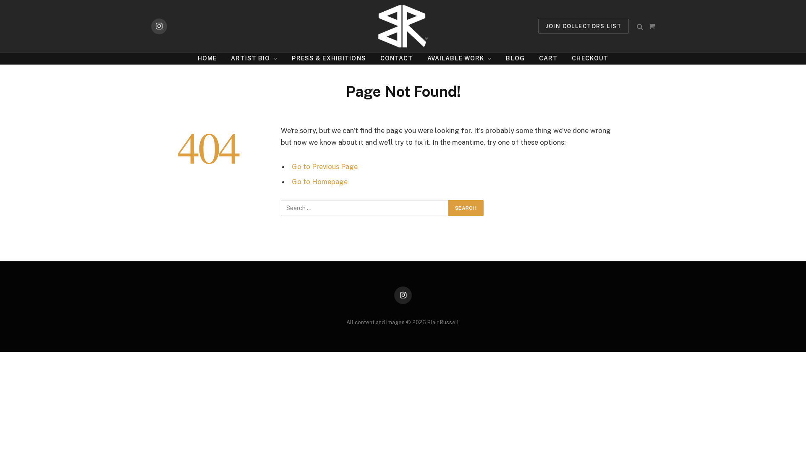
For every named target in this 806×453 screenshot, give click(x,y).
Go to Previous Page (325, 166)
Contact (396, 58)
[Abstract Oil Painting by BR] (403, 26)
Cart (548, 58)
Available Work (455, 58)
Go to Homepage (320, 181)
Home (207, 58)
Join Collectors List (583, 26)
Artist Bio (250, 58)
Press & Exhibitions (329, 58)
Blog (515, 58)
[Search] (640, 26)
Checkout (590, 58)
